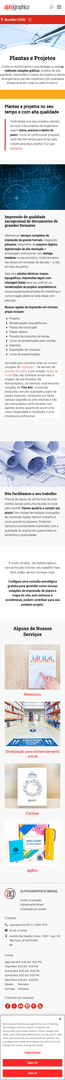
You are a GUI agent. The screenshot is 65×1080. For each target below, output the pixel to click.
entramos (16, 148)
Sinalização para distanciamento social (32, 754)
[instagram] (27, 1006)
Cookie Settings (32, 1052)
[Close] (60, 1019)
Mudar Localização (31, 900)
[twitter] (14, 1006)
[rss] (40, 1006)
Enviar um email (18, 930)
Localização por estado (33, 909)
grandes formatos (16, 371)
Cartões (32, 813)
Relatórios (32, 694)
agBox (32, 870)
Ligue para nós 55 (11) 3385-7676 (28, 924)
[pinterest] (34, 1006)
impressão (27, 367)
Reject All (32, 1062)
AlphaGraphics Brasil (32, 904)
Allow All (32, 1073)
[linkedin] (21, 1006)
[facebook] (8, 1006)
